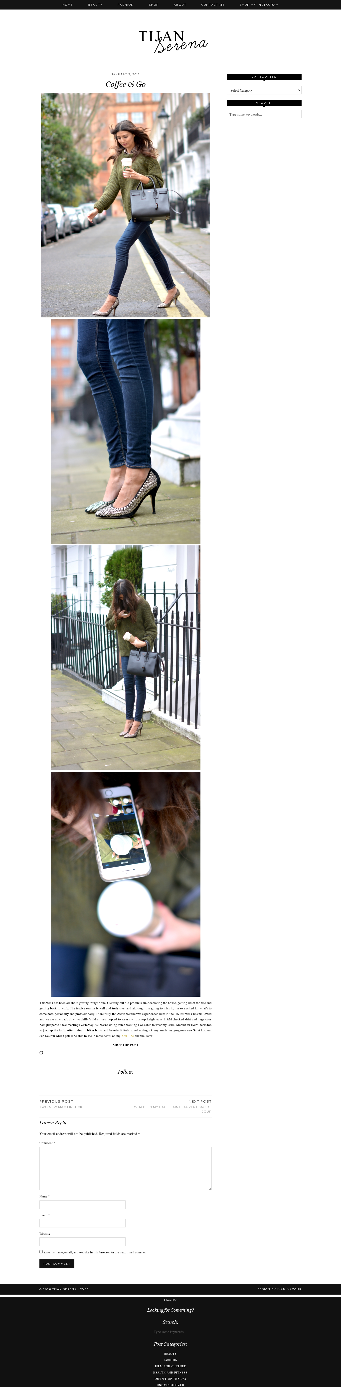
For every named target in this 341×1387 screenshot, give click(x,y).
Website (44, 1233)
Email (44, 1215)
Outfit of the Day (170, 1379)
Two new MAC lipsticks (61, 1104)
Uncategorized (170, 1385)
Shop (154, 4)
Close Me (170, 1300)
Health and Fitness (170, 1372)
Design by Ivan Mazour (279, 1289)
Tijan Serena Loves (70, 1289)
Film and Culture (170, 1366)
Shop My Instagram (259, 4)
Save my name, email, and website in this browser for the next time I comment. (95, 1252)
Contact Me (213, 4)
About (180, 4)
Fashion (126, 4)
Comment (47, 1143)
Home (67, 4)
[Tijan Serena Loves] (170, 29)
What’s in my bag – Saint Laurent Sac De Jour (173, 1106)
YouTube (128, 1035)
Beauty (95, 4)
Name (44, 1196)
